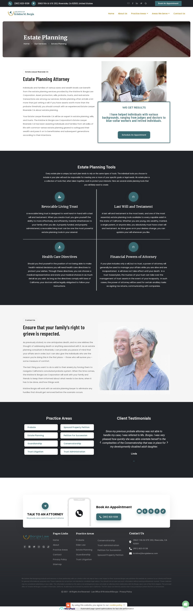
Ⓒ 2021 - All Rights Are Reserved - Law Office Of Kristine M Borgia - (90, 592)
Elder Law (80, 545)
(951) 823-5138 (110, 517)
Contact (57, 554)
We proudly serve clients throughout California (45, 518)
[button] (100, 442)
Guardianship (83, 554)
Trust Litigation (84, 559)
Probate (80, 540)
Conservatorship (106, 540)
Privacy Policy (60, 559)
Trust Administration (108, 545)
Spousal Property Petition (110, 555)
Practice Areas (60, 549)
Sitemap (57, 564)
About (56, 545)
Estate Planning (84, 549)
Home (56, 540)
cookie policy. (115, 605)
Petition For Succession (109, 550)
